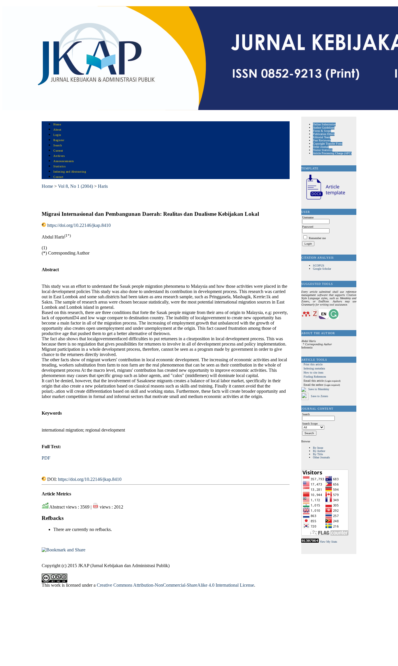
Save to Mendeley (318, 389)
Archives (59, 155)
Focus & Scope (322, 130)
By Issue (318, 447)
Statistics (59, 166)
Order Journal (321, 146)
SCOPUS (318, 265)
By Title (318, 454)
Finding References (315, 376)
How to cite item (313, 372)
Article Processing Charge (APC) (332, 153)
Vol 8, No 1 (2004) (75, 186)
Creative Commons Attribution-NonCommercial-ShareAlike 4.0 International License (175, 585)
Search (57, 145)
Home (57, 124)
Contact (58, 176)
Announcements (63, 161)
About (57, 129)
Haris (103, 186)
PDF (46, 457)
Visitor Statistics (322, 150)
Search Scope (310, 423)
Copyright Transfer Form (327, 143)
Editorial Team (321, 137)
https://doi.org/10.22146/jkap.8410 (79, 225)
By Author (319, 451)
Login (57, 134)
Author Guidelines (323, 127)
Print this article (313, 364)
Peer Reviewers (322, 140)
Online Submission (324, 124)
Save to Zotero (319, 396)
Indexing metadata (314, 368)
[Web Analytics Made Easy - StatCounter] (310, 541)
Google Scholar (322, 268)
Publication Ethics (323, 134)
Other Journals (321, 457)
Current (58, 150)
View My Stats (328, 541)
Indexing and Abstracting (69, 171)
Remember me (317, 238)
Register (58, 140)
